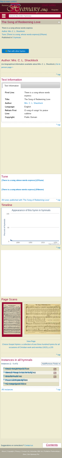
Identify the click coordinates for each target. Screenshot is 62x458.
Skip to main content (8, 1)
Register (54, 10)
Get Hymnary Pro (33, 454)
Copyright (10, 451)
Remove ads (7, 5)
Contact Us (25, 451)
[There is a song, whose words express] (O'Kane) (23, 180)
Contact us (28, 445)
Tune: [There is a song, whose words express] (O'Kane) (24, 34)
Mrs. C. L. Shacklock (33, 103)
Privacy (17, 451)
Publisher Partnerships (52, 451)
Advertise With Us (36, 451)
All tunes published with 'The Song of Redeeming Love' (25, 200)
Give (24, 454)
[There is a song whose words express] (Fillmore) (23, 190)
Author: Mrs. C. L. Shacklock (13, 31)
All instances (7, 389)
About (4, 451)
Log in (45, 10)
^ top (58, 74)
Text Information (12, 86)
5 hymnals (16, 37)
